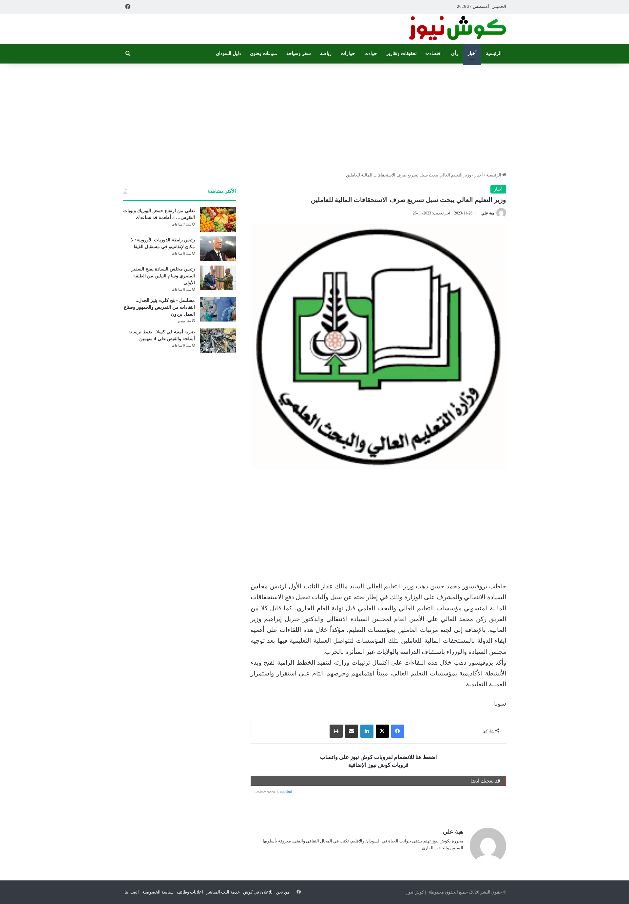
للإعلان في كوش (258, 892)
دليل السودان (228, 53)
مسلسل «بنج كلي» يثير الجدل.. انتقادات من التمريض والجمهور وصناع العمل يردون (159, 307)
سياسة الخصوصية (158, 892)
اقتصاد (435, 53)
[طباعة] (336, 731)
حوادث (370, 53)
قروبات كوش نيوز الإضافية (378, 765)
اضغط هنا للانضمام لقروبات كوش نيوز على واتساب (378, 757)
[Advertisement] (314, 116)
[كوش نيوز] (457, 29)
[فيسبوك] (397, 731)
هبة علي (487, 213)
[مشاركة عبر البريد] (351, 731)
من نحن (283, 892)
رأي (454, 53)
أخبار (472, 53)
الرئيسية (494, 53)
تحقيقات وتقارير (401, 53)
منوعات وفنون (263, 53)
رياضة (326, 53)
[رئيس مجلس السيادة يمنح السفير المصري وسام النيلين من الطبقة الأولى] (218, 278)
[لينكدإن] (366, 731)
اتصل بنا (131, 892)
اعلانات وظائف (190, 892)
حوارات (348, 53)
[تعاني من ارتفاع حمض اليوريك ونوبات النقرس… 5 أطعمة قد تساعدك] (218, 219)
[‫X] (382, 731)
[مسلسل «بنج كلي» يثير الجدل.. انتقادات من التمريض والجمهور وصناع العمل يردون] (218, 309)
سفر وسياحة (298, 53)
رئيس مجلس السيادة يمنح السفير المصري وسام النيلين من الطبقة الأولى (163, 276)
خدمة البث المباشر (223, 892)
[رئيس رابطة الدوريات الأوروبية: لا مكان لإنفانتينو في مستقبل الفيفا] (218, 248)
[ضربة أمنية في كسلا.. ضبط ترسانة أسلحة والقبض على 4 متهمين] (218, 340)
